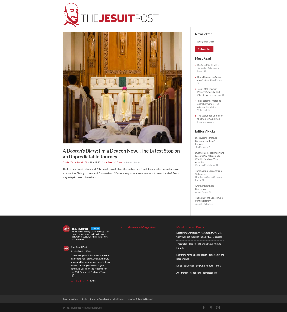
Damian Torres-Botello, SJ (75, 162)
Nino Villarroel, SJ (206, 108)
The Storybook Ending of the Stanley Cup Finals (210, 117)
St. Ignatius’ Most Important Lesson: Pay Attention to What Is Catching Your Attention (209, 157)
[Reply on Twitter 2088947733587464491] (72, 281)
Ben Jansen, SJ (216, 94)
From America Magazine (138, 227)
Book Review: (209, 78)
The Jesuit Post (79, 246)
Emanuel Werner (206, 121)
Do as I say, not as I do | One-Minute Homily (198, 265)
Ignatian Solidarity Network (141, 299)
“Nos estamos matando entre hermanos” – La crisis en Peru (209, 103)
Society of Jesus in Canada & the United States (103, 299)
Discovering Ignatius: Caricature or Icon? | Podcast (206, 140)
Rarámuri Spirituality (208, 65)
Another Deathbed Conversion (205, 187)
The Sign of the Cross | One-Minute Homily (209, 199)
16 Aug (88, 251)
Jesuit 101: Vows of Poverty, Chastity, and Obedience (208, 91)
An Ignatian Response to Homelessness (196, 272)
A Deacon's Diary (114, 162)
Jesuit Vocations (70, 299)
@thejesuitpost (77, 251)
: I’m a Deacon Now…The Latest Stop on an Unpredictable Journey (121, 153)
